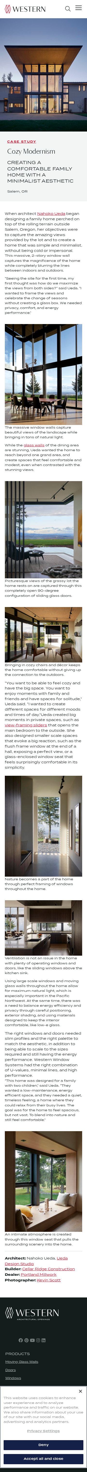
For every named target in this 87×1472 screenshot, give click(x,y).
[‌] (21, 1340)
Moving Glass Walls (21, 1362)
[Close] (80, 1391)
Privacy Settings (43, 1431)
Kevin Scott (49, 1280)
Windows (13, 1378)
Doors (10, 1370)
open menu (78, 9)
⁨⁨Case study (21, 142)
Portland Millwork (39, 1274)
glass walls (34, 445)
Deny (43, 1445)
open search (68, 8)
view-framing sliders (26, 725)
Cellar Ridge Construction (48, 1269)
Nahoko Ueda (51, 213)
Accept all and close (43, 1458)
